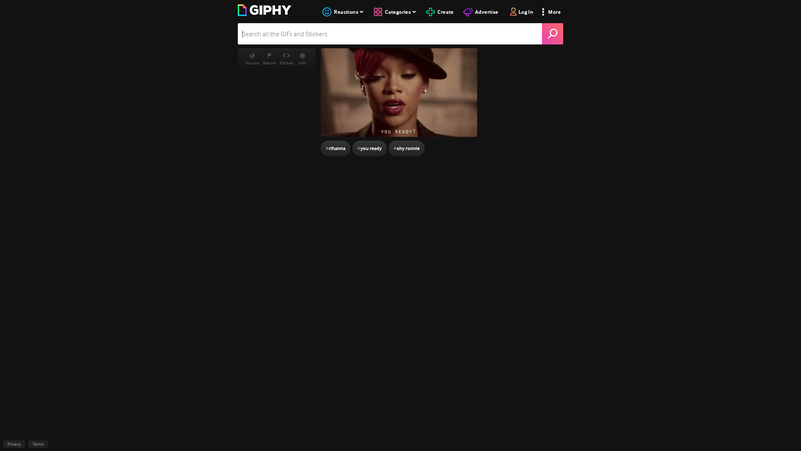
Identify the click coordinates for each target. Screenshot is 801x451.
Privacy (14, 444)
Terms (38, 444)
